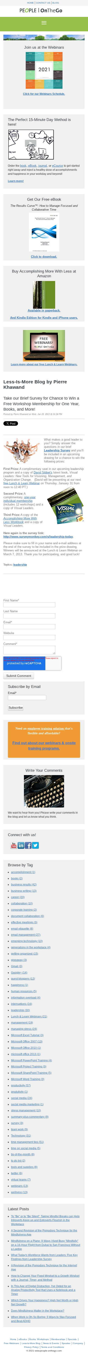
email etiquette (22, 928)
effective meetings (24, 922)
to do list (18, 1160)
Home (30, 3)
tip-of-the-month (23, 1154)
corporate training (24, 909)
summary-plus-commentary (30, 1116)
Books (32, 1339)
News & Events (51, 1343)
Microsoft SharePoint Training (31, 1072)
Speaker (66, 1343)
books (17, 878)
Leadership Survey (57, 450)
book (23, 165)
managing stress (24, 1028)
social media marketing (27, 1104)
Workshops (43, 1339)
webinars (19, 1185)
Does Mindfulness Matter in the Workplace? (37, 1310)
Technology (21, 1135)
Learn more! (16, 181)
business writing (24, 890)
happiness (19, 984)
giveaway (19, 959)
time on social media (25, 1148)
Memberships (58, 1339)
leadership (20, 564)
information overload (25, 997)
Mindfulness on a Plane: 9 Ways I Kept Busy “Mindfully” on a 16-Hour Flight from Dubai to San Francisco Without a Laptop (45, 1244)
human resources (24, 991)
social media (21, 1098)
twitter (16, 1173)
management (22, 1022)
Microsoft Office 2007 (26, 1041)
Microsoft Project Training (28, 1066)
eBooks (23, 1339)
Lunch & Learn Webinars (29, 1016)
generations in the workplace (31, 947)
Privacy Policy (31, 1347)
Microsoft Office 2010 (26, 1047)
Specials (72, 1339)
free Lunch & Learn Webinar (21, 483)
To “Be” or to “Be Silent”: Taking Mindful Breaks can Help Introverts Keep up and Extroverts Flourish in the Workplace (45, 1220)
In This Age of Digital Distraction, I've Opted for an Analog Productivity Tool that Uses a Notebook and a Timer (43, 1290)
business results (24, 884)
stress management (26, 1110)
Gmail (16, 966)
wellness (19, 1192)
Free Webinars (11, 1343)
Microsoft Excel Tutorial (27, 1035)
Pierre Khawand (21, 414)
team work (19, 1129)
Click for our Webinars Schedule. (44, 94)
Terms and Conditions (52, 1347)
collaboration (22, 903)
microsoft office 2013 (25, 1054)
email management (25, 934)
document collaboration (27, 916)
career (18, 897)
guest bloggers (23, 978)
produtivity (19, 1091)
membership (24, 501)
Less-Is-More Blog (31, 1343)
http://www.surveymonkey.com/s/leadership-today (38, 536)
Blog (55, 3)
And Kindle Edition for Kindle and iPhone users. (44, 317)
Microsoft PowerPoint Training (31, 1060)
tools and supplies (24, 1166)
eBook (32, 165)
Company (78, 1343)
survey (17, 1123)
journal (42, 165)
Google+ (19, 972)
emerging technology (27, 941)
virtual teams (21, 1179)
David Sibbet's (43, 472)
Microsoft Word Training (27, 1079)
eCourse (57, 165)
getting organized (24, 953)
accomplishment (23, 872)
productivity (21, 1085)
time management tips (27, 1141)
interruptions (21, 1003)
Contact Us (43, 3)
